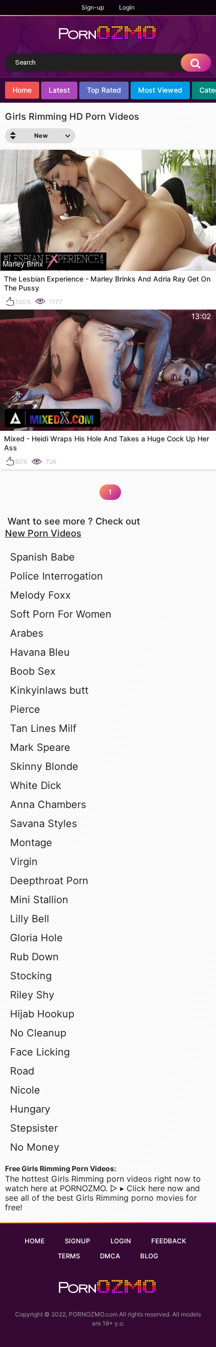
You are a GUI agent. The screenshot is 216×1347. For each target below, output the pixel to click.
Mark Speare (40, 747)
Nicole (25, 1090)
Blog (149, 1256)
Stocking (31, 976)
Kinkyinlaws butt (49, 690)
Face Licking (40, 1052)
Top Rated (104, 90)
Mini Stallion (39, 900)
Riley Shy (32, 995)
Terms (69, 1256)
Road (22, 1071)
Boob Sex (33, 671)
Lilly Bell (29, 919)
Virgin (24, 862)
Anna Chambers (48, 804)
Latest (59, 90)
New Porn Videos (43, 532)
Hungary (30, 1109)
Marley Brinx (23, 263)
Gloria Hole (36, 938)
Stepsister (34, 1128)
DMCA (110, 1256)
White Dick (35, 785)
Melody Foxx (40, 595)
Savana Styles (43, 824)
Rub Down (34, 957)
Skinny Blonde (44, 766)
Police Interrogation (56, 576)
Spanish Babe (42, 557)
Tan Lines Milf (43, 728)
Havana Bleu (40, 652)
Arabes (26, 633)
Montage (31, 843)
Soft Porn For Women (61, 614)
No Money (34, 1147)
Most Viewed (160, 90)
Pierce (25, 709)
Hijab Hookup (42, 1014)
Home (22, 90)
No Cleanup (38, 1033)
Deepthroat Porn (49, 881)
